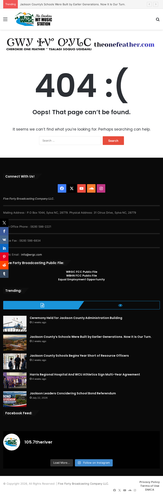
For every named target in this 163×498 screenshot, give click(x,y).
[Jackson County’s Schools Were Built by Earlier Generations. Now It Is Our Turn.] (15, 343)
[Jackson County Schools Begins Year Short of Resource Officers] (15, 361)
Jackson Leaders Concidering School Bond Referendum (73, 393)
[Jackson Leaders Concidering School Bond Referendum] (15, 399)
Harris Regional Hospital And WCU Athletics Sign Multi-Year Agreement (85, 374)
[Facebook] (62, 188)
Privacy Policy (149, 482)
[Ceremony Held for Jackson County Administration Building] (15, 324)
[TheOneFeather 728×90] (79, 43)
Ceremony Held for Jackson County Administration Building (76, 318)
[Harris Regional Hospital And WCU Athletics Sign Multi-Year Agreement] (15, 380)
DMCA (149, 490)
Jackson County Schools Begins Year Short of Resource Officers (79, 355)
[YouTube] (81, 188)
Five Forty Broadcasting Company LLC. (83, 483)
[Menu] (5, 20)
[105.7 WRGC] (33, 19)
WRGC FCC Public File (81, 272)
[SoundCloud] (91, 188)
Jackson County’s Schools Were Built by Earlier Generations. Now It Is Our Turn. (72, 4)
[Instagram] (101, 188)
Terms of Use (149, 486)
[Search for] (158, 20)
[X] (71, 188)
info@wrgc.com (31, 254)
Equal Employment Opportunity (81, 279)
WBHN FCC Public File (81, 276)
